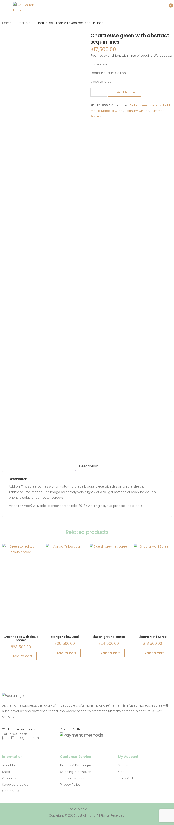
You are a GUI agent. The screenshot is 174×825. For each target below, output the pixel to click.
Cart (121, 772)
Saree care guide (15, 784)
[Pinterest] (105, 809)
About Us (9, 765)
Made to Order (112, 111)
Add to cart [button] (22, 656)
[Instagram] (99, 809)
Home (6, 23)
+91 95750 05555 (14, 734)
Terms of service (72, 778)
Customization (13, 778)
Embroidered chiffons (145, 105)
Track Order (127, 778)
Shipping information (76, 772)
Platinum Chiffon (137, 111)
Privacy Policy (70, 784)
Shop (6, 772)
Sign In (123, 765)
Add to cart (127, 92)
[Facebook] (92, 809)
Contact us (10, 791)
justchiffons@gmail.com (20, 738)
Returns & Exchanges (75, 765)
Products (23, 23)
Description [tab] (88, 466)
